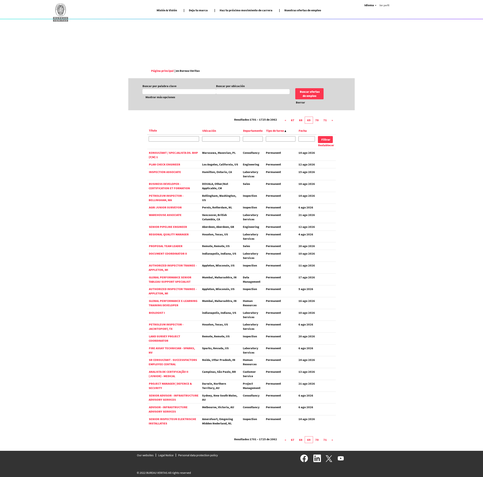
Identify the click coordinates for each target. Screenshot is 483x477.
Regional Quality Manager (169, 234)
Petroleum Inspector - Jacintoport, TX (166, 326)
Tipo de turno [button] (275, 130)
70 (317, 120)
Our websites (145, 455)
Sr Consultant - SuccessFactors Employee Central (173, 362)
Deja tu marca (198, 10)
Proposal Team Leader (165, 246)
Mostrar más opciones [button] (160, 97)
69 (309, 120)
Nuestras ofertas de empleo (302, 10)
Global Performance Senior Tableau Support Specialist (170, 279)
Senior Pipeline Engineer (168, 227)
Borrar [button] (300, 102)
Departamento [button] (253, 130)
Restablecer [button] (326, 145)
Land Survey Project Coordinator (164, 338)
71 (325, 120)
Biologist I (157, 313)
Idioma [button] (369, 5)
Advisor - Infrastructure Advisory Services (168, 409)
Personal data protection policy (198, 455)
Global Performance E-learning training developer (173, 303)
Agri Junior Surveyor (165, 207)
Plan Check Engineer (164, 164)
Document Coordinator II (168, 253)
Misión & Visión (167, 10)
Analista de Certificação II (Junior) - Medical (168, 374)
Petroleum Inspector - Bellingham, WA (166, 198)
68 (300, 120)
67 (292, 120)
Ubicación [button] (209, 130)
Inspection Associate (165, 172)
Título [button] (153, 130)
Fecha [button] (303, 130)
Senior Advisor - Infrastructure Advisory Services (173, 398)
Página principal (162, 71)
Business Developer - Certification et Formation (169, 186)
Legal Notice (166, 455)
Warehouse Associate (165, 215)
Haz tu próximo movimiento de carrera (246, 10)
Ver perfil (384, 5)
